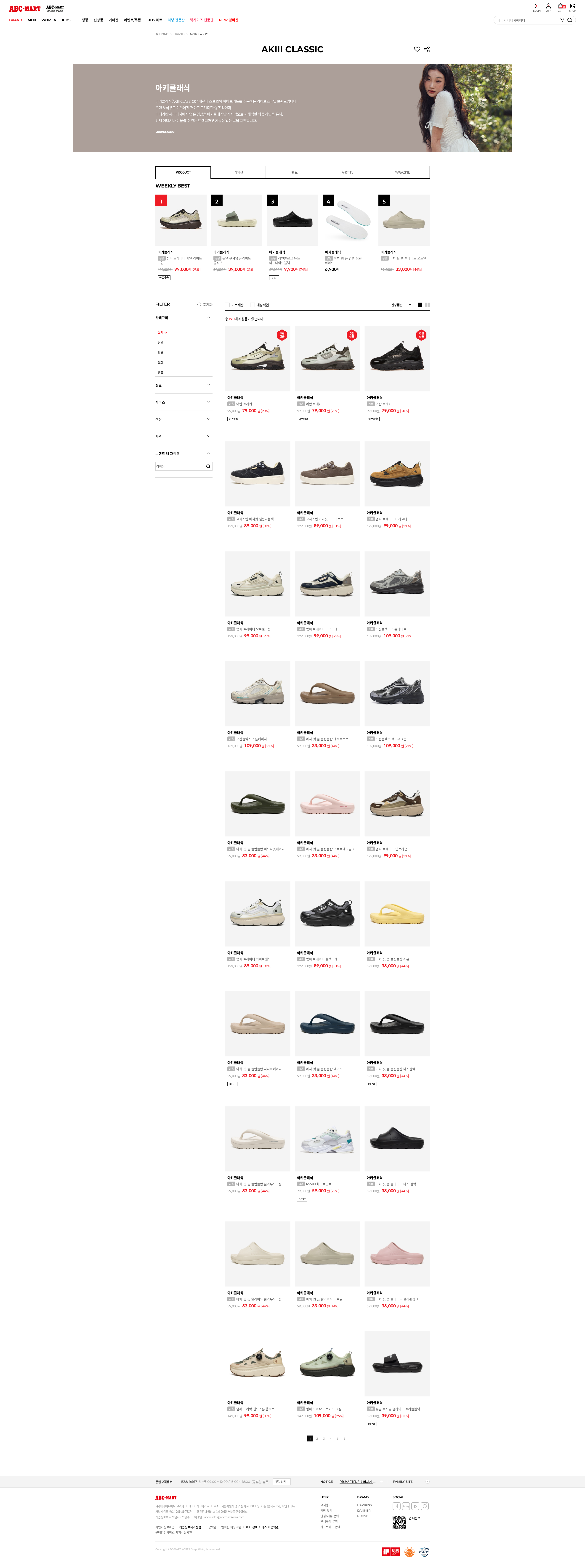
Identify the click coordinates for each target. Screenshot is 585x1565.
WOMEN (48, 20)
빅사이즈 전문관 (201, 20)
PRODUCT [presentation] (183, 172)
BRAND (15, 20)
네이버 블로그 (406, 1506)
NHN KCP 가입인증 (409, 1552)
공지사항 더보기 (381, 1481)
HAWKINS (364, 1505)
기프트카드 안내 (330, 1527)
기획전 (113, 20)
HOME (163, 34)
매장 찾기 (326, 1510)
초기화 (208, 304)
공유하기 (427, 49)
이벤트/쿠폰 (132, 20)
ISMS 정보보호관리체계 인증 (424, 1552)
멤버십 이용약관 (231, 1527)
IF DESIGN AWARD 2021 (391, 1552)
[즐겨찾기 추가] (417, 49)
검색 (208, 466)
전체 (160, 332)
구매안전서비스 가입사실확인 (173, 1532)
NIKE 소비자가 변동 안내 (356, 1481)
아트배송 (237, 305)
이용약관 (211, 1527)
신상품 (98, 20)
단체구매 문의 (329, 1521)
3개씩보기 (420, 305)
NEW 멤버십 (228, 20)
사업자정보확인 (165, 1527)
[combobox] (401, 305)
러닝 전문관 (176, 20)
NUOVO (362, 1516)
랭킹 (85, 20)
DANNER (363, 1510)
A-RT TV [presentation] (347, 172)
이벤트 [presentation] (293, 172)
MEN (32, 20)
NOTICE (326, 1482)
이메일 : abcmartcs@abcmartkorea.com (219, 1517)
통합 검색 (569, 20)
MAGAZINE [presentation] (402, 172)
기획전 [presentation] (238, 172)
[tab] (183, 172)
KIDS (66, 20)
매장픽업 (263, 305)
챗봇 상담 (280, 1481)
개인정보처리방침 (190, 1527)
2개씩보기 (427, 305)
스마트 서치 (562, 20)
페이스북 (397, 1506)
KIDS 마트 (154, 20)
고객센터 (325, 1505)
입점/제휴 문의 (329, 1516)
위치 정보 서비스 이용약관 (262, 1527)
